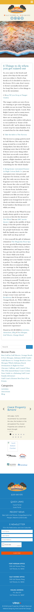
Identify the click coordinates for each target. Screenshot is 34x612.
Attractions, (7, 332)
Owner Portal (17, 505)
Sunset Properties (17, 9)
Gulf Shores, (8, 335)
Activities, (25, 330)
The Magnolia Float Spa (20, 242)
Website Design (8, 608)
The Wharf (7, 219)
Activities (4, 389)
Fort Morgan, (22, 332)
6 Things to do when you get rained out (16, 67)
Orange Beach (18, 335)
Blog (14, 332)
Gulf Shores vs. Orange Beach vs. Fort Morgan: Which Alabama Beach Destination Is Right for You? (16, 363)
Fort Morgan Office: (17, 563)
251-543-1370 (25, 15)
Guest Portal (17, 507)
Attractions (5, 392)
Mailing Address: (17, 590)
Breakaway (7, 297)
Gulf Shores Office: (17, 577)
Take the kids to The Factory (16, 135)
